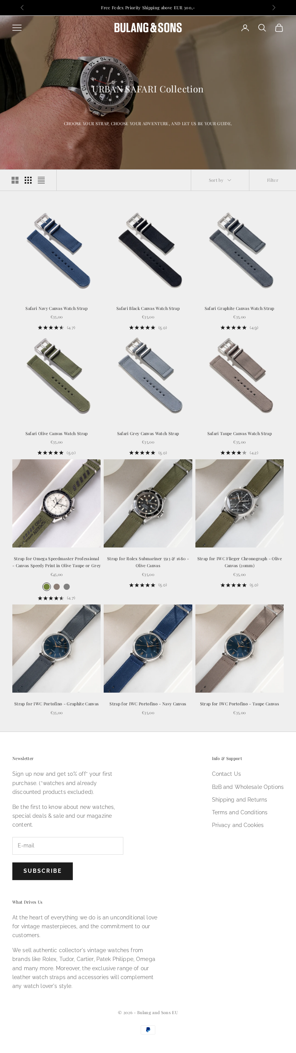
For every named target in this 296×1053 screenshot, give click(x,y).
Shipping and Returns (239, 800)
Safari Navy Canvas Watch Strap (56, 308)
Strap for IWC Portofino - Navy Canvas (147, 703)
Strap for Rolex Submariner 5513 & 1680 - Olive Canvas (148, 562)
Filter (272, 180)
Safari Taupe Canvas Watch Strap (239, 433)
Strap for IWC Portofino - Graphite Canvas (56, 703)
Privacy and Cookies (238, 825)
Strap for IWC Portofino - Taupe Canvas (239, 703)
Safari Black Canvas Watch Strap (148, 308)
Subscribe (43, 871)
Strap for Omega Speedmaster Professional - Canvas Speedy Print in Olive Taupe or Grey (56, 562)
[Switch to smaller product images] (28, 180)
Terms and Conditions (240, 812)
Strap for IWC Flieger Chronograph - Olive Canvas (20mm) (239, 562)
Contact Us (226, 774)
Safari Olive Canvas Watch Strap (56, 433)
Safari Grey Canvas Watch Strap (148, 433)
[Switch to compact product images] (41, 180)
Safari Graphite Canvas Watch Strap (239, 308)
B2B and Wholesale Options (248, 787)
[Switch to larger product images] (15, 180)
